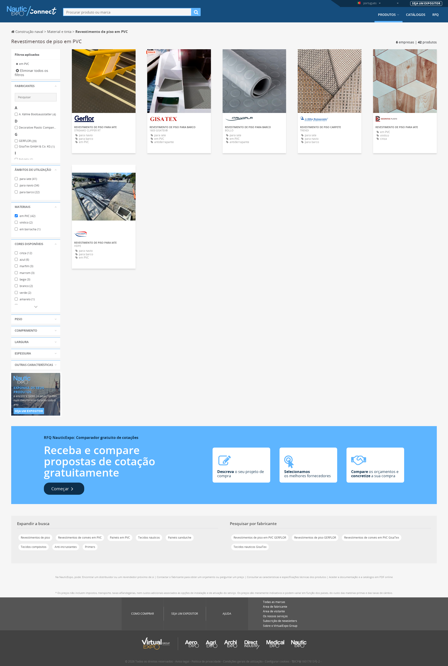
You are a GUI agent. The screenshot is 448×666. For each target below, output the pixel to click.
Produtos (387, 15)
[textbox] (127, 12)
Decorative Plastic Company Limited (38, 128)
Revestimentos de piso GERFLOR (315, 538)
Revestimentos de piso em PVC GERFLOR (260, 538)
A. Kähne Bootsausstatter (37, 114)
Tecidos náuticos (149, 538)
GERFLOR (28, 141)
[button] (36, 86)
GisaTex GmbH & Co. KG (37, 146)
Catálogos (415, 15)
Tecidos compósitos (33, 547)
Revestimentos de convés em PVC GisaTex (371, 538)
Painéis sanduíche (179, 538)
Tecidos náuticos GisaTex (250, 547)
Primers (90, 547)
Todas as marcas (274, 602)
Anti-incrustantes (66, 547)
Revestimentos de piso (35, 538)
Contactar (103, 57)
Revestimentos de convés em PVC (80, 538)
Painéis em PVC (120, 538)
